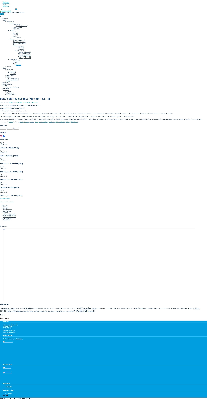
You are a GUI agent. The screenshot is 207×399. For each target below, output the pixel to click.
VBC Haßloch (74, 122)
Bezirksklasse (34, 308)
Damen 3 (15, 34)
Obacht (174, 308)
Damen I (62, 308)
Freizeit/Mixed (13, 59)
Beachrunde (9, 69)
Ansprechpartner (7, 84)
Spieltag (68, 122)
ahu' (1, 308)
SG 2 (67, 311)
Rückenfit (5, 82)
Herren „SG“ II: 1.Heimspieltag (11, 172)
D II (73, 308)
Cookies (5, 5)
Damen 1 (15, 31)
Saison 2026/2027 (60, 311)
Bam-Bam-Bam (18, 308)
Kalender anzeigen (5, 198)
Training (8, 66)
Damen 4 (18, 37)
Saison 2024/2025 (43, 311)
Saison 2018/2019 (60, 122)
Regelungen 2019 (14, 78)
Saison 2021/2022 (24, 311)
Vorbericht (91, 311)
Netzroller (15, 62)
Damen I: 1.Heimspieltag (9, 156)
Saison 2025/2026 (51, 311)
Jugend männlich (17, 27)
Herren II (109, 308)
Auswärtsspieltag (8, 308)
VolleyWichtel (16, 29)
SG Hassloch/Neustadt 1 (19, 40)
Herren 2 (21, 49)
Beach (4, 68)
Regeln (8, 77)
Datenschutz (6, 3)
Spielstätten (19, 339)
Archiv (14, 36)
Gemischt (26, 122)
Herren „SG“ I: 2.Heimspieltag (11, 195)
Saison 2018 (13, 74)
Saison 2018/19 (20, 50)
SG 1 (65, 311)
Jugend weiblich (17, 24)
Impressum (6, 2)
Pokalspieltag (52, 122)
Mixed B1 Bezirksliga (163, 308)
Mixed (36, 122)
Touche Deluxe (17, 61)
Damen (11, 30)
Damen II (67, 308)
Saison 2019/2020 (14, 311)
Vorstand (8, 91)
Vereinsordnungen (11, 94)
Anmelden (9, 393)
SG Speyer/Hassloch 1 (25, 52)
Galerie (5, 85)
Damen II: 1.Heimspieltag (9, 148)
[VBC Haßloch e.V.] (5, 11)
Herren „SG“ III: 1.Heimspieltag (11, 164)
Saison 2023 (13, 71)
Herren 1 (21, 47)
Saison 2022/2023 (35, 311)
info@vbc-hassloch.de (9, 330)
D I (71, 308)
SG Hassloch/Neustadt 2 (19, 42)
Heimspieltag (85, 308)
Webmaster (35, 102)
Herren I (105, 308)
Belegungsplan (10, 75)
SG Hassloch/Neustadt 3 (19, 43)
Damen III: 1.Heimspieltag (9, 187)
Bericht (21, 122)
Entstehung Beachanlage (12, 79)
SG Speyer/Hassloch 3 (25, 55)
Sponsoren (6, 88)
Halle (4, 20)
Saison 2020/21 (20, 46)
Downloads (6, 6)
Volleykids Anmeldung (22, 26)
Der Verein (6, 90)
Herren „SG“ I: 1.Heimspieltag (11, 179)
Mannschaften (10, 21)
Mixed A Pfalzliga (43, 122)
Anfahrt (8, 81)
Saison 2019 (13, 72)
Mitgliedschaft (10, 93)
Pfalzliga (179, 308)
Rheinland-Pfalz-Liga (188, 308)
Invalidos (18, 65)
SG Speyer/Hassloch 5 (25, 58)
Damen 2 (15, 33)
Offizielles (9, 386)
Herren (11, 39)
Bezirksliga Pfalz (42, 308)
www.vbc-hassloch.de (9, 332)
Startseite (5, 18)
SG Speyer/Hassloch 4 (25, 56)
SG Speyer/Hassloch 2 (25, 53)
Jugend (11, 23)
